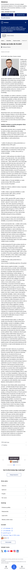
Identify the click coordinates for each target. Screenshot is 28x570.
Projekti (3, 493)
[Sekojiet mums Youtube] (11, 551)
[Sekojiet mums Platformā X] (2, 551)
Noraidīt (7, 14)
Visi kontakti (8, 542)
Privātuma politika (6, 507)
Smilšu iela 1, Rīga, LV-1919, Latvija (11, 535)
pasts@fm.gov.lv (7, 533)
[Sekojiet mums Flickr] (8, 551)
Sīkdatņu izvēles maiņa (7, 519)
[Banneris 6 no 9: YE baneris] (14, 460)
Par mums (4, 497)
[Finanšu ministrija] (14, 37)
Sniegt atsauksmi (14, 474)
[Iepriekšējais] (3, 460)
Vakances (4, 485)
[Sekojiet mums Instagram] (14, 551)
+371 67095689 (7, 528)
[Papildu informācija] (12, 528)
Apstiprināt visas (21, 14)
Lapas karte (4, 515)
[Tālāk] (25, 460)
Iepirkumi (4, 489)
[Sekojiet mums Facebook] (5, 551)
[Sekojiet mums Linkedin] (18, 551)
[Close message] (25, 22)
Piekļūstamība (5, 511)
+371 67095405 (7, 530)
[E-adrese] (4, 538)
